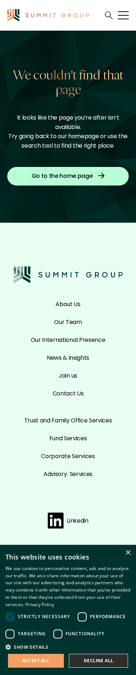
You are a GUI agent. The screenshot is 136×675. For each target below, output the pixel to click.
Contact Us (68, 393)
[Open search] (108, 15)
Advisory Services (68, 474)
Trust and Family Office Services (68, 420)
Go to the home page (62, 176)
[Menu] (123, 15)
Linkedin (77, 520)
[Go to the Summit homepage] (48, 15)
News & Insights (68, 358)
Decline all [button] (98, 661)
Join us (68, 375)
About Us (67, 304)
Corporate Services (68, 456)
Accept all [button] (36, 661)
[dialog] (68, 610)
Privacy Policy (39, 604)
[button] (68, 647)
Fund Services (68, 438)
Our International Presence (68, 340)
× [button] (128, 552)
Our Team (68, 322)
